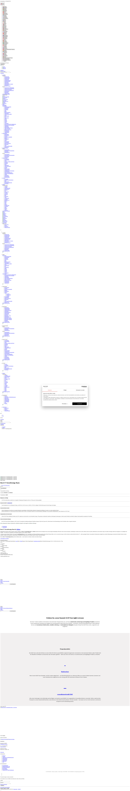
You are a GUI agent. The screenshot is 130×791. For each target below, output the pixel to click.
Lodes (5, 197)
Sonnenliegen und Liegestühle (9, 125)
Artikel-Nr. (2, 552)
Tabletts (5, 174)
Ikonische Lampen (7, 85)
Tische (5, 122)
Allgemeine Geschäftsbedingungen (10, 397)
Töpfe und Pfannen (7, 166)
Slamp (5, 207)
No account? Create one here (5, 787)
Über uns (5, 396)
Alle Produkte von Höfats (4, 538)
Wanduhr (7, 293)
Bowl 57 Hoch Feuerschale (4, 581)
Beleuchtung (6, 224)
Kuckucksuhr (8, 294)
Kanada (5, 23)
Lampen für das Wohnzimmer (9, 87)
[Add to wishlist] (0, 489)
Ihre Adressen (4, 768)
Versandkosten (6, 400)
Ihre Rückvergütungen (6, 767)
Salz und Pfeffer (7, 350)
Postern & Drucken (7, 143)
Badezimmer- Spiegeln (8, 318)
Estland (5, 15)
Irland (4, 19)
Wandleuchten (6, 76)
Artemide (5, 186)
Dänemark (5, 13)
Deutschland (6, 14)
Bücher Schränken (7, 112)
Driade (5, 377)
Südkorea (5, 52)
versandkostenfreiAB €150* (65, 694)
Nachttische (6, 109)
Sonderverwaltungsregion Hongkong (9, 49)
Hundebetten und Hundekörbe (9, 150)
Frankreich (5, 17)
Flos (5, 190)
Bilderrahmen (6, 138)
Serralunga (6, 206)
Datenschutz (4, 761)
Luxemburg (5, 31)
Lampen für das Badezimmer (9, 90)
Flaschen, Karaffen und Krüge (9, 161)
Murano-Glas (6, 302)
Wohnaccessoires (7, 227)
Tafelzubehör (6, 165)
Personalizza (64, 403)
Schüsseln (6, 163)
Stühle (5, 118)
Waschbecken (6, 321)
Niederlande (5, 36)
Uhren (5, 140)
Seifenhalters (6, 311)
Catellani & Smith (7, 188)
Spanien (5, 50)
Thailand (5, 54)
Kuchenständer (6, 159)
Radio (5, 180)
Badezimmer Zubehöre (8, 319)
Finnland (5, 16)
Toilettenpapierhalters (7, 310)
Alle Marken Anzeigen (6, 391)
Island (5, 20)
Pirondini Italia (6, 205)
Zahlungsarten (6, 399)
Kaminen (5, 136)
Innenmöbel (4, 255)
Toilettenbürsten (7, 309)
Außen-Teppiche (7, 128)
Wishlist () (2, 70)
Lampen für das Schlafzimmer (9, 88)
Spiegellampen (6, 91)
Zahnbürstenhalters (7, 312)
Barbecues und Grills (7, 129)
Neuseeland (5, 35)
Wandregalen (6, 113)
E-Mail (1, 780)
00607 (1, 609)
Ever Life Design (7, 378)
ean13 (1, 553)
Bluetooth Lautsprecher (8, 182)
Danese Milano (6, 189)
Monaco (5, 34)
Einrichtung (6, 226)
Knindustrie (6, 196)
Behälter (5, 137)
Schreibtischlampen (7, 80)
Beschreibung (4, 526)
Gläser (5, 160)
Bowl (17, 541)
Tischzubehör (6, 340)
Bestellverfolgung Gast (6, 766)
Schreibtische (6, 117)
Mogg (5, 201)
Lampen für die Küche (8, 89)
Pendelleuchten (6, 78)
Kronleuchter (6, 241)
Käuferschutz (65, 671)
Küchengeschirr (7, 177)
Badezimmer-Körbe (7, 315)
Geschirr (5, 167)
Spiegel (5, 120)
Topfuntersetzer (6, 169)
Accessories (6, 365)
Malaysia (5, 32)
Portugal (5, 40)
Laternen (5, 139)
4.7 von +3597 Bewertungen (5, 485)
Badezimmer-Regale (7, 317)
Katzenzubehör (6, 154)
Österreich (5, 38)
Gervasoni (6, 193)
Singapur (5, 46)
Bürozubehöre (6, 135)
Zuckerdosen (6, 175)
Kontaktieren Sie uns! (3, 744)
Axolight (5, 187)
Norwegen (5, 37)
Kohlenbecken (6, 130)
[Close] (0, 230)
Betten (5, 111)
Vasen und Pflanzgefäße (8, 146)
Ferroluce (6, 379)
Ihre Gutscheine (5, 769)
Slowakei (5, 47)
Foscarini (5, 192)
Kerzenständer (6, 141)
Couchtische (6, 123)
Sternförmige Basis (37, 541)
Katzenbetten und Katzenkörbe (9, 155)
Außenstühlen (6, 277)
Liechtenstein (6, 29)
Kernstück (6, 162)
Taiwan (5, 53)
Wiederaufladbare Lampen (8, 240)
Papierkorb (6, 108)
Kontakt (5, 403)
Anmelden (2, 419)
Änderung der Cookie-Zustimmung (8, 770)
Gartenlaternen (6, 131)
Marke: (1, 480)
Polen (5, 39)
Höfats (18, 529)
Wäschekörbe (6, 313)
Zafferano (6, 210)
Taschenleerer (6, 142)
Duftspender (6, 144)
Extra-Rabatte (6, 401)
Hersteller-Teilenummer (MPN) (5, 554)
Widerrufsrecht (6, 398)
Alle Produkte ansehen (6, 94)
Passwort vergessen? (3, 784)
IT (4, 66)
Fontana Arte (6, 191)
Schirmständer (6, 265)
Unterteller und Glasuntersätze (9, 170)
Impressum (2, 752)
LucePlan (6, 199)
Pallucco (5, 204)
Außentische (6, 276)
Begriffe (19, 789)
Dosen (5, 164)
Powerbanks (6, 183)
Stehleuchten (6, 82)
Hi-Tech (5, 364)
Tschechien (5, 55)
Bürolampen (6, 92)
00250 (1, 582)
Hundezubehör (6, 149)
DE (5, 68)
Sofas (5, 110)
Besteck (5, 349)
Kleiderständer (6, 107)
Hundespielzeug (7, 152)
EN (5, 67)
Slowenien (5, 48)
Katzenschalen (6, 156)
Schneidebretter (6, 171)
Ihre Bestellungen (5, 765)
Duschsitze (6, 314)
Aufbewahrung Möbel (8, 114)
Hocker (5, 119)
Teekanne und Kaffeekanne (8, 173)
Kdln (5, 195)
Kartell (5, 383)
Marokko (5, 33)
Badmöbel (6, 320)
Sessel (5, 115)
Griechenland (6, 18)
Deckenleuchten (7, 77)
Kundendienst (2, 1)
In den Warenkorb (3, 488)
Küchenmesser (6, 176)
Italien (5, 21)
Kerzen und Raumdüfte (8, 289)
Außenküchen (6, 132)
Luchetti (5, 386)
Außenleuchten (6, 93)
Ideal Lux (6, 194)
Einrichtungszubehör (7, 106)
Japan (5, 22)
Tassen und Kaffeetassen (8, 172)
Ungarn (5, 56)
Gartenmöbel (4, 273)
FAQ (5, 402)
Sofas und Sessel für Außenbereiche (10, 124)
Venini (5, 209)
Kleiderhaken (6, 316)
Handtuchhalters (7, 308)
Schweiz (5, 45)
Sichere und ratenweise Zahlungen (6, 519)
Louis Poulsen (6, 198)
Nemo (5, 202)
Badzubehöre (6, 134)
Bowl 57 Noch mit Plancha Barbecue (6, 608)
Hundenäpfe (6, 151)
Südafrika (5, 51)
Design (5, 225)
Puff (5, 116)
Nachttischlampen (7, 81)
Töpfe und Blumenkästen (8, 127)
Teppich (5, 121)
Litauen (5, 30)
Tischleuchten (6, 79)
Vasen (5, 145)
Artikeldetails (4, 527)
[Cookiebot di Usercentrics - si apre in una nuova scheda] (82, 386)
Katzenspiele (6, 157)
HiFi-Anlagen (6, 181)
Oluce (5, 203)
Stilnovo (5, 208)
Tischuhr (7, 295)
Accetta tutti (79, 403)
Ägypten (5, 6)
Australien (5, 7)
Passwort (1, 782)
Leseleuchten (6, 83)
